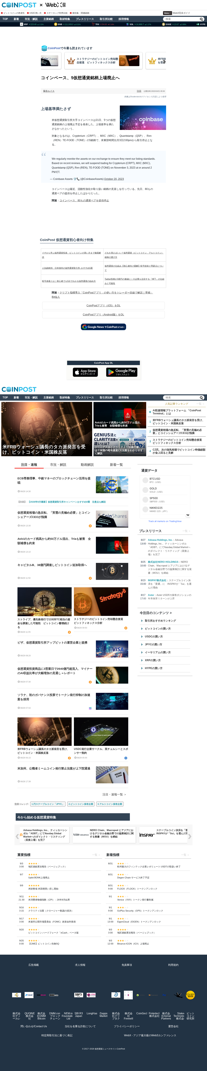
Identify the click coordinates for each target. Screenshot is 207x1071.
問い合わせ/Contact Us (34, 1026)
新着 (16, 19)
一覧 (185, 531)
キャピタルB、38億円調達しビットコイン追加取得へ (52, 565)
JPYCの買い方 (153, 644)
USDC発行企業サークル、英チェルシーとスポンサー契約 (101, 751)
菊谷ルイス (48, 91)
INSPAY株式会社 (157, 580)
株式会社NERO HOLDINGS (163, 561)
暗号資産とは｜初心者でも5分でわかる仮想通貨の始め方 (69, 281)
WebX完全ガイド (181, 13)
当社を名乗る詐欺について (80, 1026)
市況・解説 (31, 19)
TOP (5, 19)
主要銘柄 (49, 19)
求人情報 (80, 965)
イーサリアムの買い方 (158, 652)
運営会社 (173, 1026)
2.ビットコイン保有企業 (81, 804)
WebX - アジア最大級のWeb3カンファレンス (150, 1035)
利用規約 (173, 965)
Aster (151, 595)
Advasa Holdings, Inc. (160, 539)
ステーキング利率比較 (57, 13)
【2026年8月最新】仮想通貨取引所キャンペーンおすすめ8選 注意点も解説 (67, 502)
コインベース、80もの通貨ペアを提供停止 (84, 200)
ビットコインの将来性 (14, 13)
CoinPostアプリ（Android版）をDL (103, 314)
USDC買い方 (35, 13)
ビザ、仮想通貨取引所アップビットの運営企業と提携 (52, 642)
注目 (139, 91)
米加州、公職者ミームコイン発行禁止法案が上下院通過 (53, 768)
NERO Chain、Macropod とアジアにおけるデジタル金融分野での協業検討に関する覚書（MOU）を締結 (112, 833)
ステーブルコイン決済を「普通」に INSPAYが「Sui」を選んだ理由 (169, 584)
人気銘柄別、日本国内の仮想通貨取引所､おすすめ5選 (67, 268)
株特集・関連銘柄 (80, 13)
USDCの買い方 (154, 636)
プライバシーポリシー (127, 1026)
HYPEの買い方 (154, 668)
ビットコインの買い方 (158, 628)
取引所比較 (106, 19)
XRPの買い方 (153, 660)
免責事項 (127, 965)
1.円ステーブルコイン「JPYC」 (48, 804)
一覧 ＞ (200, 403)
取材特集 (65, 19)
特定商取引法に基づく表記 (56, 1035)
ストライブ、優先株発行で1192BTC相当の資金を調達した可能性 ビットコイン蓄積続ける (43, 623)
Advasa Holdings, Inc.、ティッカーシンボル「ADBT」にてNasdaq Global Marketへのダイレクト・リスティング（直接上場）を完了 (169, 547)
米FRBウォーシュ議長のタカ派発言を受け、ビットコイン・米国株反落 (43, 751)
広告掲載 (33, 965)
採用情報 (124, 19)
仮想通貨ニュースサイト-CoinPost (110, 1049)
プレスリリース (85, 19)
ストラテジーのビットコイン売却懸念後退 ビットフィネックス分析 (100, 621)
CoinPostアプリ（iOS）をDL (103, 305)
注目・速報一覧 (113, 794)
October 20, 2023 (114, 179)
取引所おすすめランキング (160, 620)
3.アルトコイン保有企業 (110, 804)
